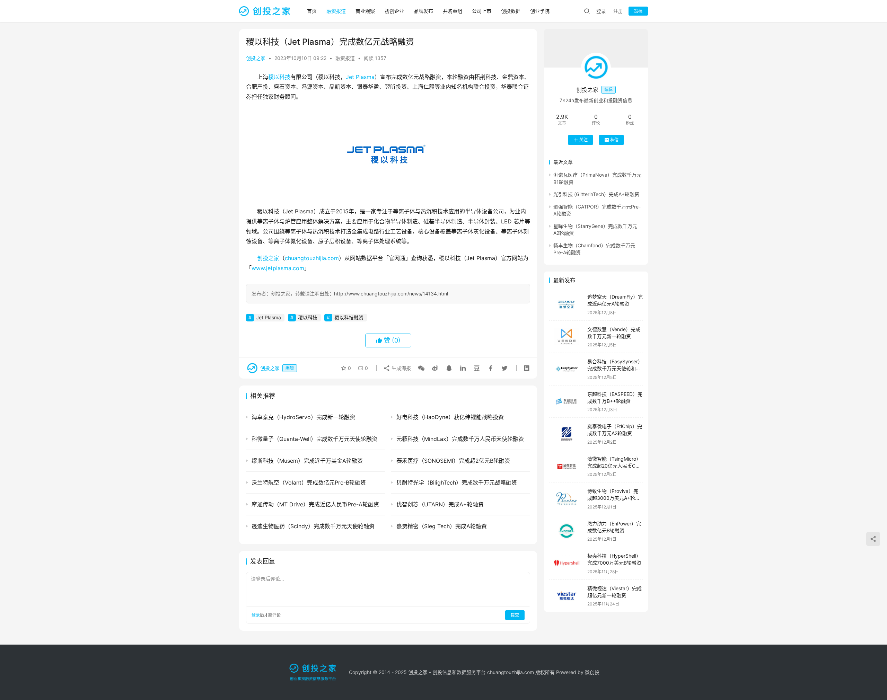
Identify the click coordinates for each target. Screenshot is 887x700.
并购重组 (452, 11)
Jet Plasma (360, 76)
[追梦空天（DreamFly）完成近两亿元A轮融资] (566, 304)
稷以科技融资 (348, 317)
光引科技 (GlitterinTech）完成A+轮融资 (596, 194)
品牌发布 (423, 11)
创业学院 (540, 11)
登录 (601, 11)
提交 (515, 615)
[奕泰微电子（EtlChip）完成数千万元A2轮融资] (566, 434)
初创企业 (394, 11)
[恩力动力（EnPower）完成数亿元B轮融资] (566, 531)
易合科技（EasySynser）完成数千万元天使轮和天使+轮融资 (615, 368)
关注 (583, 139)
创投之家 (255, 58)
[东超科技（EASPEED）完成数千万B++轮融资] (566, 402)
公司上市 (481, 11)
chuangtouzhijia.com (312, 258)
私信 (614, 139)
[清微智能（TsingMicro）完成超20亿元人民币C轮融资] (566, 466)
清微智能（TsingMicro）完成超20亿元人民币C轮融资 (614, 465)
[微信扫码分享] (421, 368)
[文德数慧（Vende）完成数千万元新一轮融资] (566, 337)
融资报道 (336, 11)
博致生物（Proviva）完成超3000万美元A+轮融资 (613, 497)
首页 (312, 11)
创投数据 (510, 11)
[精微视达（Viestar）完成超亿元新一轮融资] (566, 596)
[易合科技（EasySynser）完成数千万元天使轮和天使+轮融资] (566, 369)
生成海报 (400, 368)
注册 (618, 11)
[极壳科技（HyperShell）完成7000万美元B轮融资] (566, 563)
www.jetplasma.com (278, 268)
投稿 (638, 11)
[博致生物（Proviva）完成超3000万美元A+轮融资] (566, 499)
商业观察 (365, 11)
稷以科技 (279, 76)
